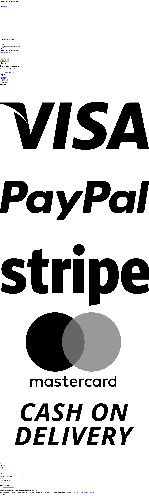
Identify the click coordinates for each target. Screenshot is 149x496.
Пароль (2, 478)
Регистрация (2, 494)
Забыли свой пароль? (4, 482)
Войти (10, 480)
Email (1, 487)
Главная (4, 467)
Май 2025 (4, 81)
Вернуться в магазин (9, 72)
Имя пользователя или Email (6, 476)
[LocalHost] (5, 52)
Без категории (5, 87)
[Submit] (0, 72)
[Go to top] (0, 463)
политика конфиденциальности (88, 492)
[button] (4, 6)
